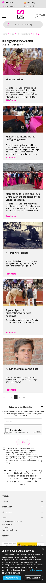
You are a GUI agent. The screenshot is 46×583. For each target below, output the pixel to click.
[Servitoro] (20, 15)
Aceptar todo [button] (12, 578)
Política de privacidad (34, 570)
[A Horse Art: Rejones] (23, 235)
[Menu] (4, 16)
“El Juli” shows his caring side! (22, 368)
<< (4, 397)
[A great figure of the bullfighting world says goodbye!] (23, 292)
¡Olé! (23, 442)
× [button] (43, 549)
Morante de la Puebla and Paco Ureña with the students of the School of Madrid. (23, 196)
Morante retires (14, 79)
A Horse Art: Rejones (17, 252)
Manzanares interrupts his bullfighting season (20, 138)
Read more (11, 100)
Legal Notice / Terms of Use (12, 521)
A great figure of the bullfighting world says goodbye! (18, 313)
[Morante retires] (23, 61)
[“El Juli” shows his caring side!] (23, 351)
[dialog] (23, 564)
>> (24, 397)
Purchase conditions (9, 530)
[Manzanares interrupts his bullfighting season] (23, 119)
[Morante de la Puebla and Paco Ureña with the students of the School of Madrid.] (23, 176)
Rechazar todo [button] (33, 578)
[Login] (36, 16)
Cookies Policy (7, 527)
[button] (23, 572)
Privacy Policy (7, 524)
